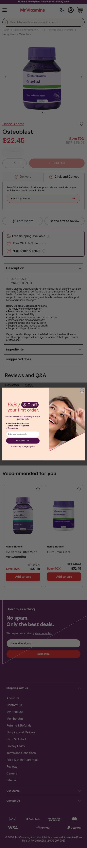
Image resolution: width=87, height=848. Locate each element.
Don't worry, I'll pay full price (23, 447)
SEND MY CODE (22, 441)
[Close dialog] (82, 390)
